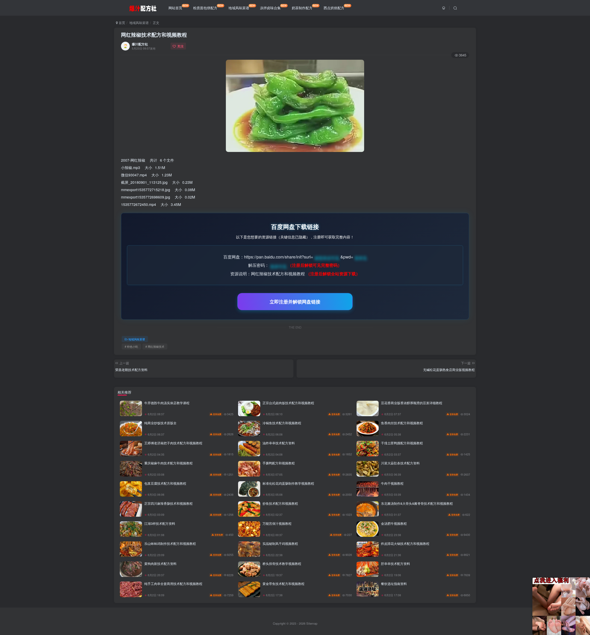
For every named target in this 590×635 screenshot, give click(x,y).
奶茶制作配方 (305, 7)
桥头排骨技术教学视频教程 (282, 563)
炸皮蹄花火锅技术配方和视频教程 (405, 543)
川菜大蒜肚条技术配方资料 (400, 463)
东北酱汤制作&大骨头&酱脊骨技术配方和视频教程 (417, 503)
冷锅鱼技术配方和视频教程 (282, 423)
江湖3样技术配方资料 (159, 523)
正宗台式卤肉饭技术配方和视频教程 (288, 403)
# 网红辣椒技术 (154, 346)
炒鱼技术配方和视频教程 (280, 503)
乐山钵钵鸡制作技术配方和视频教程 (170, 543)
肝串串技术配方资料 (395, 563)
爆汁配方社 (140, 44)
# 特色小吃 (131, 346)
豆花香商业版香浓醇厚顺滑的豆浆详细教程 (411, 403)
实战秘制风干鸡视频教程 (280, 543)
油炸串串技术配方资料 (279, 443)
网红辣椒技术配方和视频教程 (154, 34)
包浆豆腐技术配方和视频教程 (165, 483)
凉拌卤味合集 (273, 7)
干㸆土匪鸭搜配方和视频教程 (402, 443)
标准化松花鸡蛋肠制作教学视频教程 (288, 483)
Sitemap (311, 623)
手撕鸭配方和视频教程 (279, 463)
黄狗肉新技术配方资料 (160, 563)
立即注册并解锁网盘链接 (295, 301)
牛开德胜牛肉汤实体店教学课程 (166, 403)
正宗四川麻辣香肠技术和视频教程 (168, 503)
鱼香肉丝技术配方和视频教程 (402, 423)
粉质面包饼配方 (208, 7)
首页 (121, 22)
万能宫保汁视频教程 (277, 523)
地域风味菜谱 (241, 7)
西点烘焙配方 (337, 7)
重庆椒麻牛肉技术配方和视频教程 (168, 463)
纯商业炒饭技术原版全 (160, 423)
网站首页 (178, 7)
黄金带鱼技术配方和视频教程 (283, 583)
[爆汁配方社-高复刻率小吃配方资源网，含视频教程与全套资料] (143, 7)
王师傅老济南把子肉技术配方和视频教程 (173, 443)
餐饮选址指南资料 (394, 583)
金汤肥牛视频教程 (394, 523)
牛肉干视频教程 (392, 483)
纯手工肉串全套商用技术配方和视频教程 (173, 583)
